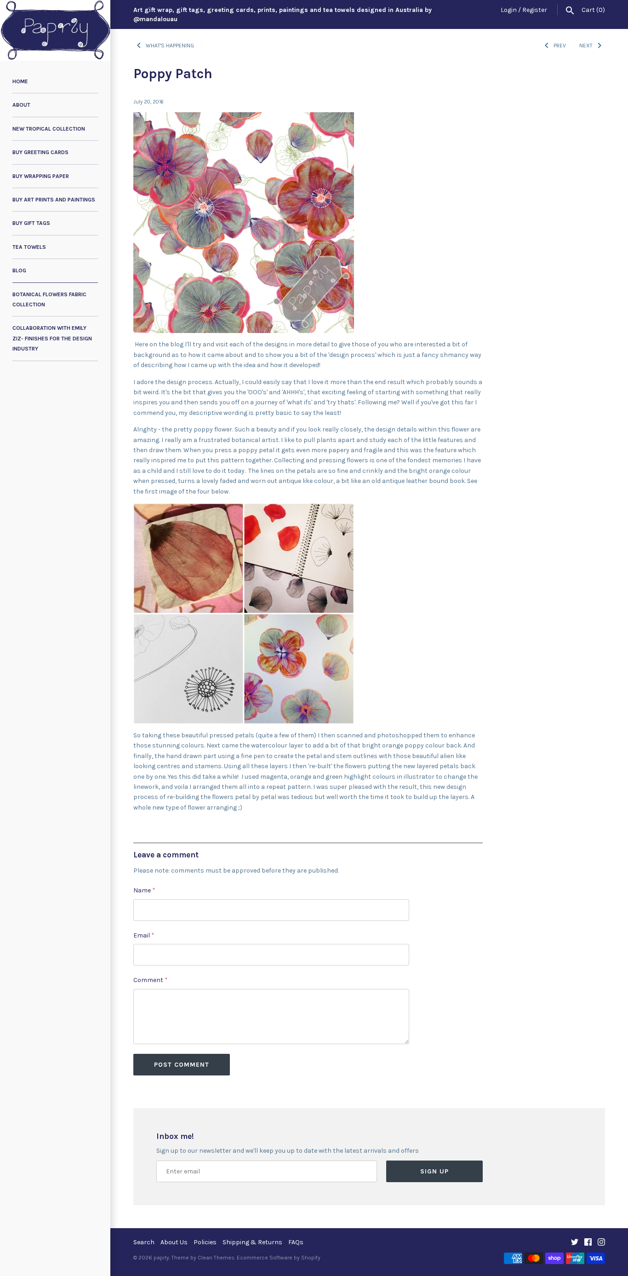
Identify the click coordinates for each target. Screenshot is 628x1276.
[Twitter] (574, 1242)
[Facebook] (588, 1242)
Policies (205, 1242)
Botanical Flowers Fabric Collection (49, 299)
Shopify (310, 1257)
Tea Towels (29, 247)
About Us (174, 1242)
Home (20, 81)
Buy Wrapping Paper (40, 176)
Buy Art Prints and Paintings (53, 199)
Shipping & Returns (252, 1242)
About (21, 105)
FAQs (295, 1242)
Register (534, 10)
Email (143, 935)
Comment (150, 980)
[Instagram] (601, 1242)
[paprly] (55, 30)
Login (509, 10)
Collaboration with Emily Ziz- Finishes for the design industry (52, 338)
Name (144, 890)
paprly (161, 1257)
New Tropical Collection (48, 129)
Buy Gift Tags (31, 223)
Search (143, 1242)
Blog (19, 270)
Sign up (434, 1171)
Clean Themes (216, 1257)
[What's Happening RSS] (203, 43)
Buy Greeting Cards (40, 152)
